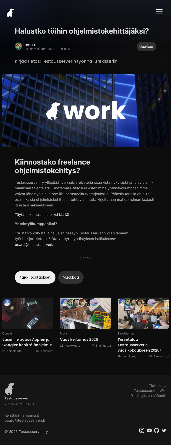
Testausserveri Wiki (150, 390)
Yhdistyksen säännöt (148, 395)
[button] (159, 12)
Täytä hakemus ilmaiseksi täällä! (42, 214)
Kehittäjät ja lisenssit (22, 415)
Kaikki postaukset (35, 277)
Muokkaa (146, 46)
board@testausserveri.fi (35, 244)
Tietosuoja (157, 385)
